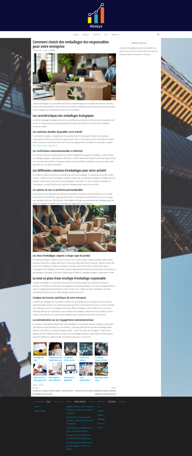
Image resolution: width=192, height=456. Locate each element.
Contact (36, 406)
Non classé (101, 423)
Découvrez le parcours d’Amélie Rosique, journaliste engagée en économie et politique (79, 445)
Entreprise (97, 34)
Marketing (115, 34)
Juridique (86, 34)
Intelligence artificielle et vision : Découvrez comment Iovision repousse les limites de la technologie (80, 409)
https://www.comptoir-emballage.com (45, 145)
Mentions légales (40, 410)
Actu (106, 34)
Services (76, 34)
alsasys (52, 50)
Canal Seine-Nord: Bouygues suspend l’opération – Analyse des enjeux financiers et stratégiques (80, 420)
